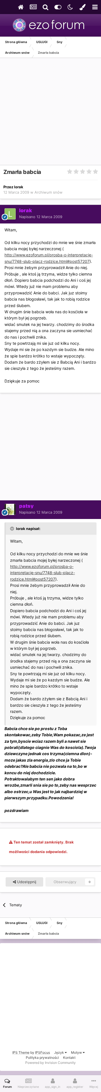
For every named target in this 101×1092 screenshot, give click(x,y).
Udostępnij (26, 882)
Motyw (77, 1052)
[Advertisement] (50, 114)
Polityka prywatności (42, 1057)
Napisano (40, 216)
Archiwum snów (49, 192)
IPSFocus (42, 1052)
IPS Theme (20, 1052)
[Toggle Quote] (12, 528)
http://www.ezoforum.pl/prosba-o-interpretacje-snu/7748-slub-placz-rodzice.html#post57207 (42, 572)
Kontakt (69, 1057)
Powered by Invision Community (50, 1062)
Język (59, 1052)
